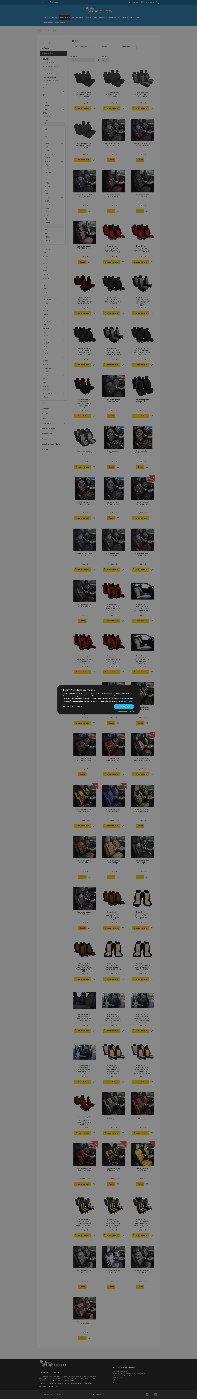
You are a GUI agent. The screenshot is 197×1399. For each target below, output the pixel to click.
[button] (72, 707)
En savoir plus (127, 701)
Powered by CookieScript (126, 712)
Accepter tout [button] (123, 707)
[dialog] (98, 699)
